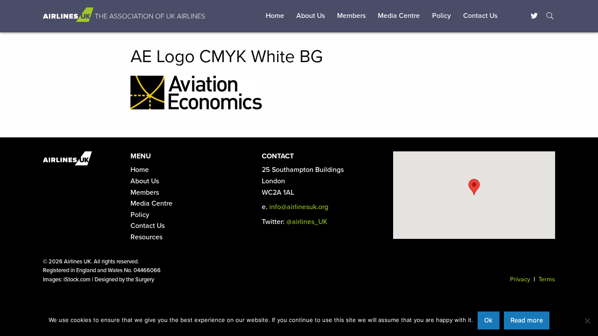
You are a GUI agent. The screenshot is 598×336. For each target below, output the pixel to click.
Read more (526, 320)
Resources (146, 237)
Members (351, 15)
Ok (488, 320)
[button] (474, 187)
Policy (441, 15)
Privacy (520, 279)
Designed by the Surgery (124, 279)
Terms (546, 279)
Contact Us (480, 15)
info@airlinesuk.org (298, 207)
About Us (310, 15)
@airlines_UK (306, 221)
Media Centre (399, 15)
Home (275, 15)
